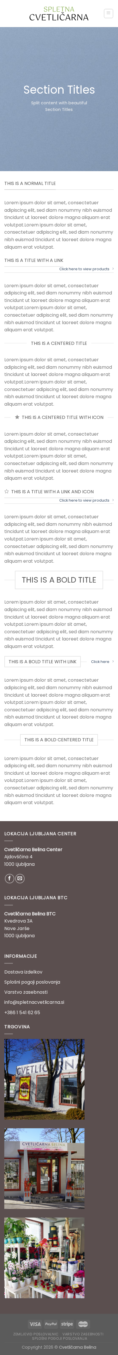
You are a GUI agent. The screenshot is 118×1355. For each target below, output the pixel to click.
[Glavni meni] (108, 13)
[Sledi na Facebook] (9, 878)
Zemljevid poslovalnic (36, 1334)
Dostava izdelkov (23, 972)
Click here (100, 661)
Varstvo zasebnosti (26, 992)
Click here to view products (84, 269)
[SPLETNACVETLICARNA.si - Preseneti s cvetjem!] (59, 13)
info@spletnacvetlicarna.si (34, 1002)
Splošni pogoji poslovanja (32, 982)
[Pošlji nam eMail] (20, 878)
